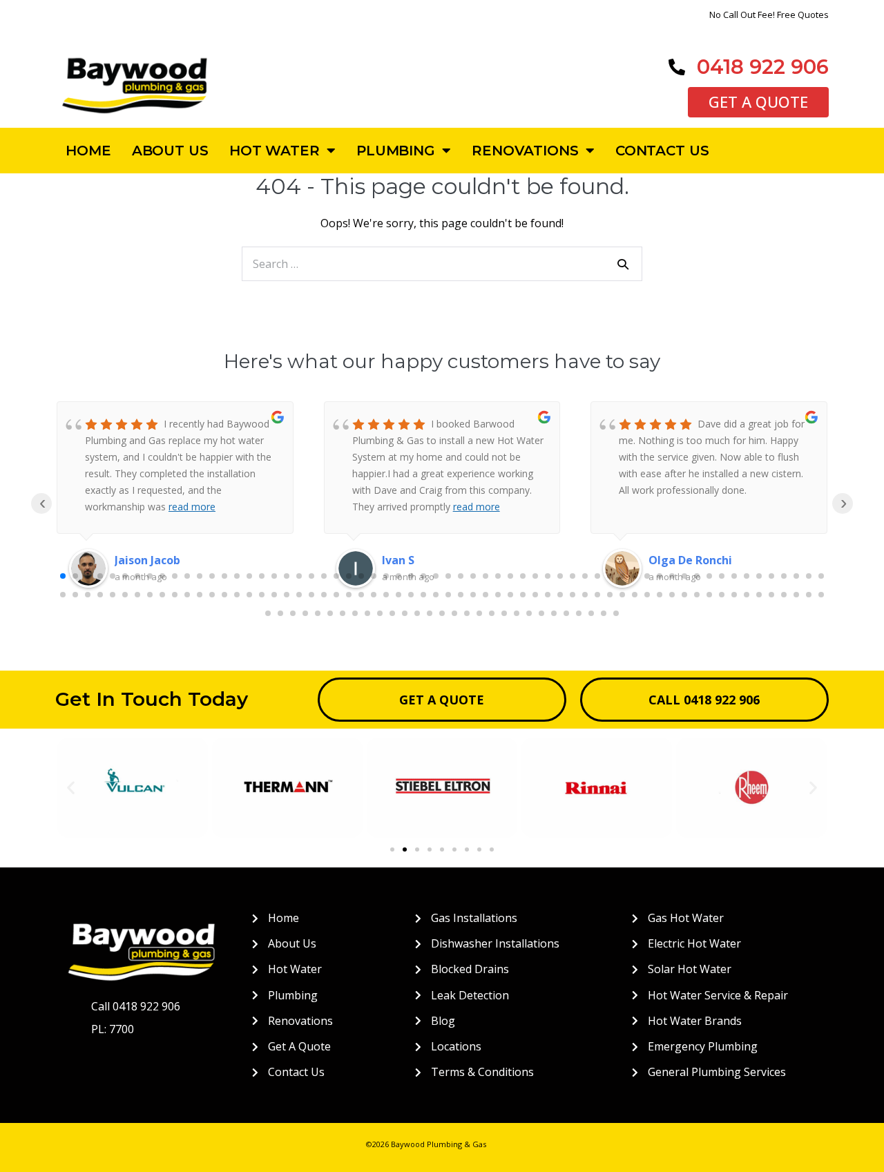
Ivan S (159, 560)
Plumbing (395, 150)
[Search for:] (442, 263)
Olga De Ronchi (452, 560)
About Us (170, 150)
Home (88, 150)
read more (237, 506)
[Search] (623, 263)
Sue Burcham (713, 560)
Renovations (525, 150)
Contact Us (662, 150)
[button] (70, 787)
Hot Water (274, 150)
